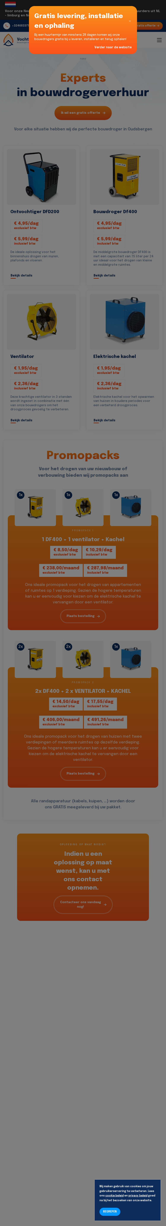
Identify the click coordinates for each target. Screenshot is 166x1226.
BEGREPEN (110, 1211)
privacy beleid (137, 1196)
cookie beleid (114, 1196)
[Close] (130, 21)
